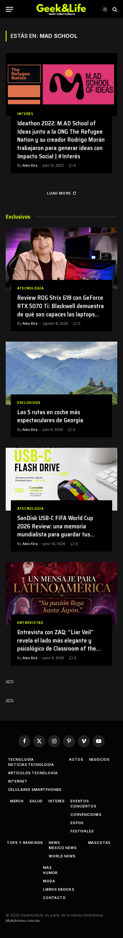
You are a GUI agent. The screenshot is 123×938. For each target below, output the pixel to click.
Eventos (79, 801)
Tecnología (21, 759)
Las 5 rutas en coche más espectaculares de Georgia (50, 416)
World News (62, 856)
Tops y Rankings (25, 842)
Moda (49, 881)
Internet (17, 781)
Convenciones (86, 814)
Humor (50, 873)
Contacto (54, 898)
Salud (36, 801)
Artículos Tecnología (33, 773)
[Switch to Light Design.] (105, 9)
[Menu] (9, 9)
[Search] (114, 9)
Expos (77, 823)
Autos (76, 759)
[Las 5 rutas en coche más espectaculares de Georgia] (61, 373)
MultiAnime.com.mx (23, 920)
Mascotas (99, 842)
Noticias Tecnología (31, 764)
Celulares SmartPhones (35, 789)
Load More (59, 193)
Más (47, 867)
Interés (56, 801)
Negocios (99, 759)
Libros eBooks (58, 889)
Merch (17, 801)
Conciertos (83, 806)
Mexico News (62, 848)
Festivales (82, 831)
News (54, 842)
